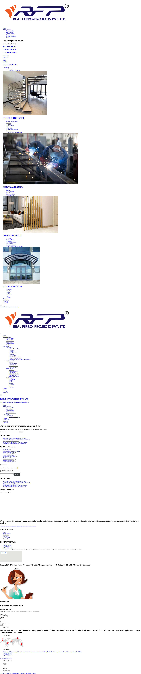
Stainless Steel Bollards (8, 461)
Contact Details (3, 615)
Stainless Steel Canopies (8, 455)
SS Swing (11, 387)
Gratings (11, 362)
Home (4, 28)
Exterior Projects (10, 377)
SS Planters (11, 370)
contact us (5, 392)
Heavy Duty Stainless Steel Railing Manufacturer (14, 443)
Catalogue (5, 301)
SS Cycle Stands (13, 352)
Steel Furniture (9, 69)
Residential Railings (7, 460)
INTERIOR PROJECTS (12, 235)
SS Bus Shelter (12, 355)
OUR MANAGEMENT (10, 52)
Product (2, 622)
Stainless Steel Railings (14, 70)
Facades (11, 381)
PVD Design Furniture (14, 374)
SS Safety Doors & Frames (15, 358)
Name (1, 614)
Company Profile (10, 30)
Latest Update (6, 300)
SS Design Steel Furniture (15, 356)
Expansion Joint (12, 364)
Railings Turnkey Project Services (11, 451)
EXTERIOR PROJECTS (12, 286)
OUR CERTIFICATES (10, 64)
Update (4, 389)
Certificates (8, 345)
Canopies (11, 383)
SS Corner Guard (13, 367)
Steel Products (9, 347)
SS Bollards (11, 354)
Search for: (2, 432)
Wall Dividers (6, 457)
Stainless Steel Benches (8, 452)
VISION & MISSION (9, 49)
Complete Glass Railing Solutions (11, 441)
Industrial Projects (10, 360)
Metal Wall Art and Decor (9, 456)
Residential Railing (13, 371)
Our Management (10, 34)
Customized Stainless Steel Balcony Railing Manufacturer (16, 439)
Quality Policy (9, 342)
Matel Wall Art (12, 375)
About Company (7, 29)
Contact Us (5, 302)
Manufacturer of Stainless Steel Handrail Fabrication (15, 442)
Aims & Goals (9, 32)
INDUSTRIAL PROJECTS (13, 187)
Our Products (6, 67)
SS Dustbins (12, 351)
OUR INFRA (5, 60)
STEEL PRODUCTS (13, 118)
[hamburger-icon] (0, 333)
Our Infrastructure (10, 33)
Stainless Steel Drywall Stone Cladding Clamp (19, 359)
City (1, 620)
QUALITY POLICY (11, 36)
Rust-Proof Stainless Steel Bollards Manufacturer (14, 438)
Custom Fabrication (13, 366)
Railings (11, 380)
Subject (2, 618)
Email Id (2, 617)
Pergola (10, 385)
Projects (5, 298)
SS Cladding (12, 372)
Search (1, 471)
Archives (2, 470)
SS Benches (11, 350)
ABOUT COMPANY (9, 46)
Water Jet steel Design (14, 376)
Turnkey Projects (13, 363)
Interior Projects (9, 368)
